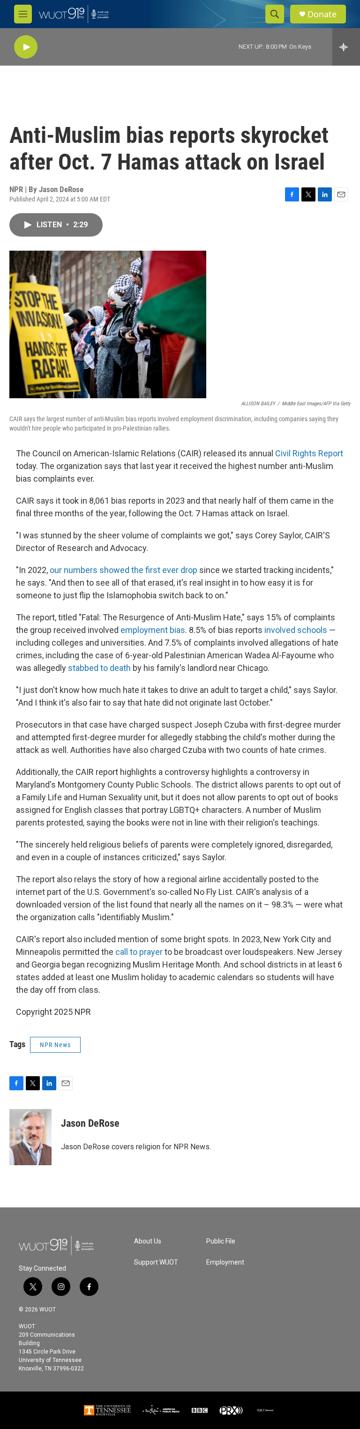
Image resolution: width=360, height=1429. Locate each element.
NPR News (55, 1045)
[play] (25, 47)
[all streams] (346, 47)
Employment (225, 1262)
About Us (147, 1241)
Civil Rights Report (309, 453)
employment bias (152, 630)
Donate (322, 14)
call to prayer (139, 952)
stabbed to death (99, 668)
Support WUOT (156, 1262)
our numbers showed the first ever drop (123, 570)
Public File (220, 1241)
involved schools (295, 630)
